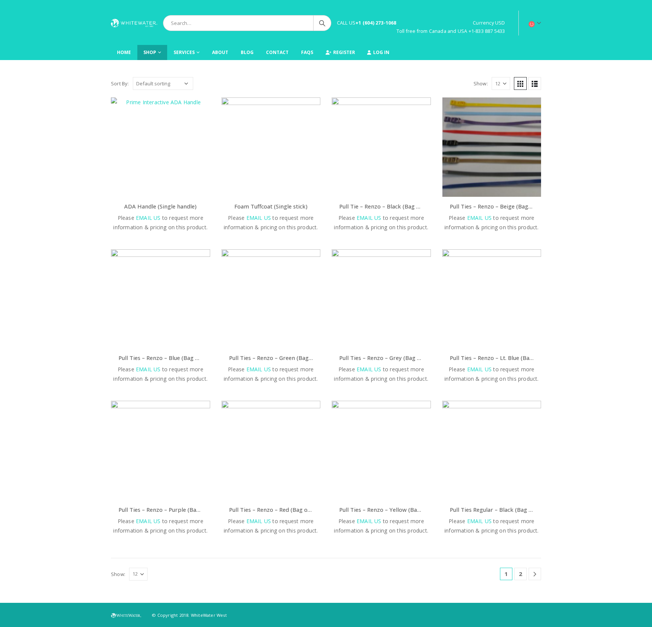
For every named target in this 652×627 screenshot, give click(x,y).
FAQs (307, 52)
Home (124, 52)
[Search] (322, 23)
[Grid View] (520, 83)
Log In (381, 52)
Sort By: (120, 83)
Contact (277, 52)
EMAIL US (148, 217)
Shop (149, 52)
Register (344, 52)
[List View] (534, 83)
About (220, 52)
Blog (247, 52)
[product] (160, 147)
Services (184, 52)
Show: (481, 83)
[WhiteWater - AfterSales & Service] (134, 23)
